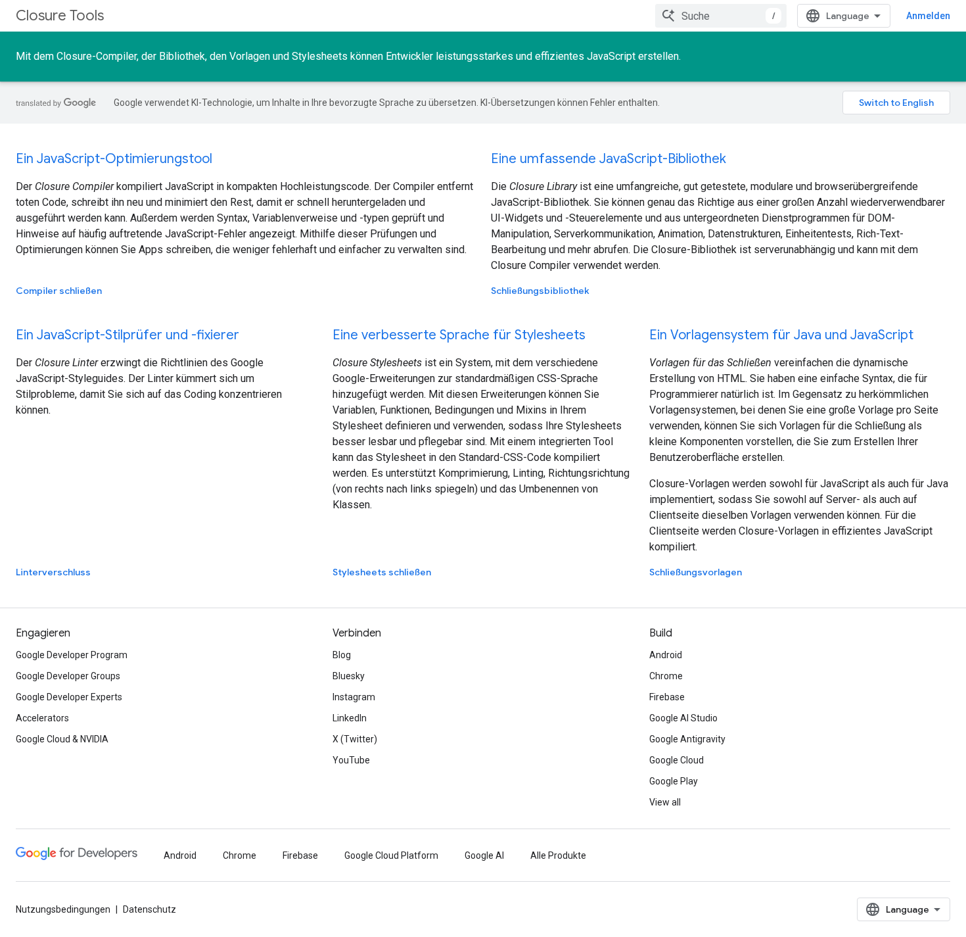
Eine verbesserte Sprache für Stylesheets (459, 335)
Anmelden (928, 16)
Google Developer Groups (68, 676)
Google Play (673, 781)
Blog (342, 655)
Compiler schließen (59, 291)
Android (665, 655)
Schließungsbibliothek (540, 291)
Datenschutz (149, 909)
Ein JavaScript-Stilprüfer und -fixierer (127, 335)
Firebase (667, 697)
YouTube (351, 760)
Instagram (354, 697)
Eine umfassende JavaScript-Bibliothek (608, 159)
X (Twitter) (355, 739)
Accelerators (42, 718)
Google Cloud (676, 760)
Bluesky (349, 676)
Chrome (666, 676)
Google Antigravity (687, 739)
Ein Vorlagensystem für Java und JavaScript (781, 335)
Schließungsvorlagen (695, 572)
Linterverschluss (53, 572)
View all (665, 802)
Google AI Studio (683, 718)
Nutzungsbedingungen (63, 909)
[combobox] (721, 16)
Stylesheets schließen (382, 572)
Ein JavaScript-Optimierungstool (114, 159)
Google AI (484, 855)
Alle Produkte (558, 855)
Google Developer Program (71, 655)
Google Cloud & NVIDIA (62, 739)
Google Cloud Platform (391, 855)
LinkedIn (350, 718)
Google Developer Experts (69, 697)
